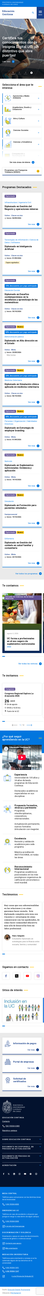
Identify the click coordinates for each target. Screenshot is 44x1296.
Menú (40, 15)
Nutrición (8, 461)
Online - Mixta (10, 350)
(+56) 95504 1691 (12, 1268)
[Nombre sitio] (22, 1010)
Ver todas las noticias (29, 664)
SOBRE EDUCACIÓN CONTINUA (16, 1139)
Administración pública (14, 337)
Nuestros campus (9, 1130)
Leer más (8, 61)
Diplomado (10, 196)
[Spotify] (30, 1173)
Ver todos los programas (28, 574)
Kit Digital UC (16, 1293)
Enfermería (9, 539)
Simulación (9, 501)
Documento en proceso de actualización (16, 1157)
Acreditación (9, 1165)
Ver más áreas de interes (22, 162)
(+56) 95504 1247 (12, 1271)
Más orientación (11, 1248)
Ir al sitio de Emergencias (14, 1226)
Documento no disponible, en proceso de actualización (18, 1148)
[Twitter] (9, 1173)
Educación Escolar (12, 290)
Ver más (33, 224)
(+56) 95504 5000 (12, 1221)
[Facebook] (3, 1173)
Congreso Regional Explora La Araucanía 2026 (19, 694)
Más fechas (11, 355)
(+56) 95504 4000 (12, 1204)
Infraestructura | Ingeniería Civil (18, 202)
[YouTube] (25, 1173)
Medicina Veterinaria (13, 380)
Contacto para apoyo (13, 1243)
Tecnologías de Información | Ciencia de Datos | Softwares (21, 241)
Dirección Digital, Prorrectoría (19, 1290)
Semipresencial (11, 514)
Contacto (6, 1121)
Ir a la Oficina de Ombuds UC (22, 1276)
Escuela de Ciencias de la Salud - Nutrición (20, 598)
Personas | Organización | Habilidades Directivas (21, 422)
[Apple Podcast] (36, 1173)
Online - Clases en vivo (14, 215)
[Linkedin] (14, 1173)
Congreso (10, 689)
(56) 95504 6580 (13, 1126)
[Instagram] (19, 1173)
